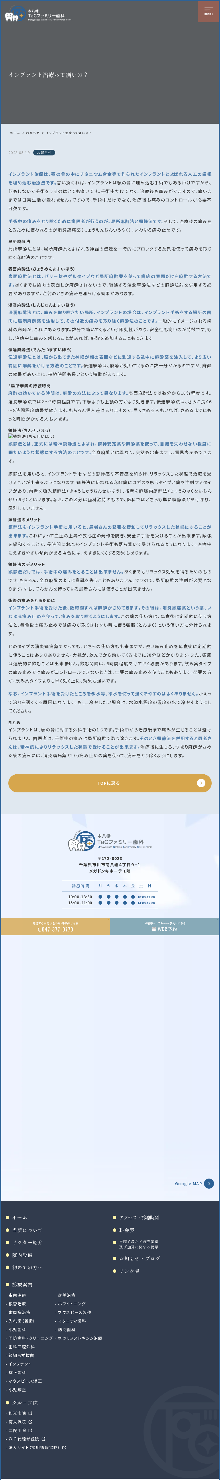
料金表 (127, 1230)
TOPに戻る (108, 783)
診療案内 (22, 1284)
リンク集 (129, 1270)
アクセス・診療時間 (139, 1217)
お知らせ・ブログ (139, 1258)
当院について (27, 1230)
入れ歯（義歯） (22, 1321)
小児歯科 (17, 1329)
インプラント (20, 1364)
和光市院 (17, 1413)
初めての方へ (27, 1267)
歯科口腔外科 (22, 1346)
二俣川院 (17, 1430)
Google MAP (188, 1183)
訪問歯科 (67, 1329)
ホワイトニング (72, 1304)
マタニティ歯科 (72, 1321)
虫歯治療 (17, 1295)
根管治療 (17, 1304)
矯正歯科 (17, 1372)
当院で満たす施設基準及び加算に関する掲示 (139, 1244)
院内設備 (22, 1254)
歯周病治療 (20, 1312)
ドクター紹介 (27, 1242)
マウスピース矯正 (25, 1381)
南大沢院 (17, 1421)
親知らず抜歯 (21, 1355)
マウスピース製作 (74, 1312)
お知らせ (33, 133)
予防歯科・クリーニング (31, 1338)
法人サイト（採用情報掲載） (34, 1447)
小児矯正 (17, 1389)
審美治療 (67, 1295)
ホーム (15, 133)
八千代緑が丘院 (24, 1439)
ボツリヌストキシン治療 (80, 1338)
